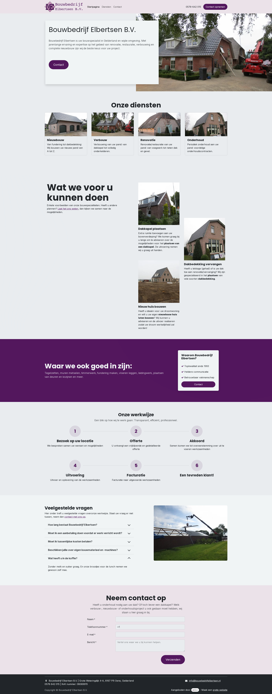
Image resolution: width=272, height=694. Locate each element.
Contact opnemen (215, 6)
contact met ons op (74, 516)
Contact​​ (198, 384)
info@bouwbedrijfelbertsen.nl (205, 680)
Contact (58, 64)
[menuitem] (93, 7)
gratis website (220, 689)
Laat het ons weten (68, 208)
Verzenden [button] (173, 659)
